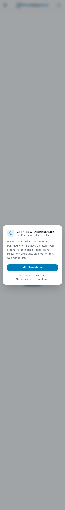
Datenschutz (25, 275)
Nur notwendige (24, 279)
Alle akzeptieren (32, 267)
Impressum (40, 275)
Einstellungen (42, 279)
